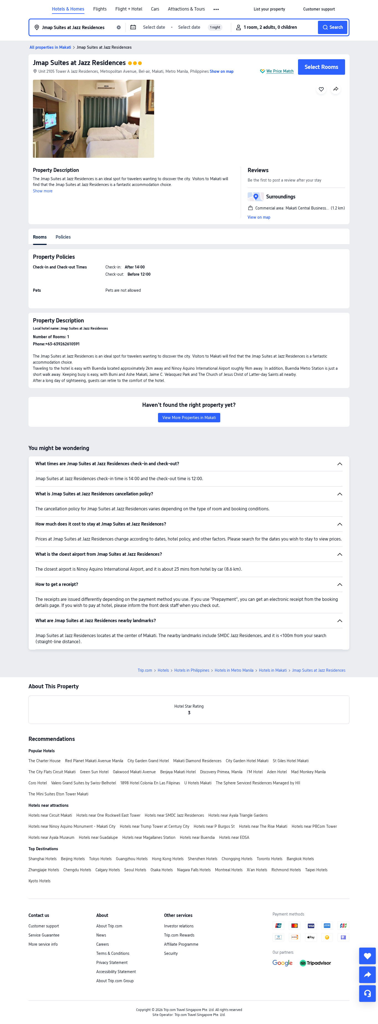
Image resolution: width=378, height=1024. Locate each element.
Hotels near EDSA (234, 837)
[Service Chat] (367, 993)
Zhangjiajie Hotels (44, 870)
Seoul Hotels (135, 870)
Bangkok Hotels (300, 859)
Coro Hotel (38, 783)
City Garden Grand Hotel (148, 761)
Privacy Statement (112, 962)
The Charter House (45, 761)
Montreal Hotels (228, 870)
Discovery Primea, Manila (221, 772)
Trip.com (145, 670)
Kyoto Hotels (39, 881)
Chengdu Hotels (77, 870)
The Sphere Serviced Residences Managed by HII (258, 783)
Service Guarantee (44, 935)
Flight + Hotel (128, 9)
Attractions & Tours (186, 9)
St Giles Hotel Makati (291, 761)
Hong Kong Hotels (167, 859)
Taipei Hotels (316, 870)
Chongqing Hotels (237, 859)
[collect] (367, 956)
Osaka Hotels (162, 870)
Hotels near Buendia (197, 837)
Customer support (44, 926)
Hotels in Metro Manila (234, 670)
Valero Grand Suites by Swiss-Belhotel (83, 783)
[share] (367, 974)
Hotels (163, 670)
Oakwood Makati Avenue (134, 772)
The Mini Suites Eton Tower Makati (58, 794)
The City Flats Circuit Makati (52, 772)
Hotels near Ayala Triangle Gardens (238, 815)
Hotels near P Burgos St (214, 826)
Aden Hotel (277, 772)
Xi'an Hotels (257, 870)
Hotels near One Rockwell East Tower (108, 815)
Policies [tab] (63, 237)
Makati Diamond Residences (197, 761)
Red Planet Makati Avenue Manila (94, 761)
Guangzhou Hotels (131, 859)
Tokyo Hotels (100, 859)
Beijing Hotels (73, 859)
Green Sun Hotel (94, 772)
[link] (269, 9)
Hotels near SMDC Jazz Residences (174, 815)
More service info (43, 944)
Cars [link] (155, 9)
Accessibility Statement (116, 971)
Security (171, 953)
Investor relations (178, 926)
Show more (43, 191)
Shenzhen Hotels (202, 859)
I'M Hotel (255, 772)
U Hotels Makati (197, 783)
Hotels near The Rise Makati (263, 826)
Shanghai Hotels (42, 859)
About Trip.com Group (115, 981)
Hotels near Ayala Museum (51, 837)
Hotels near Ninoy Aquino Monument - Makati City (72, 826)
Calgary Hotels (107, 870)
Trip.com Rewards (179, 935)
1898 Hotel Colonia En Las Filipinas (150, 783)
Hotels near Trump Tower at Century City (154, 826)
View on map (259, 217)
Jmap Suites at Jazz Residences (79, 63)
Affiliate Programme (181, 944)
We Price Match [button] (280, 71)
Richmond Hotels (286, 870)
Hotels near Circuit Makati (50, 815)
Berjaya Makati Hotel (178, 772)
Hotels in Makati (273, 670)
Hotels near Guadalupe (98, 837)
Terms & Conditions (112, 953)
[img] (93, 119)
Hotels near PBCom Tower (314, 826)
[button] (216, 9)
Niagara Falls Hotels (194, 870)
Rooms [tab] (40, 237)
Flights (100, 9)
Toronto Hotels (269, 859)
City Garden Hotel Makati (247, 761)
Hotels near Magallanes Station (148, 837)
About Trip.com (109, 926)
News (101, 935)
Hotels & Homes (68, 9)
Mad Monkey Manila (308, 772)
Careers (102, 944)
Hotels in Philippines (191, 670)
